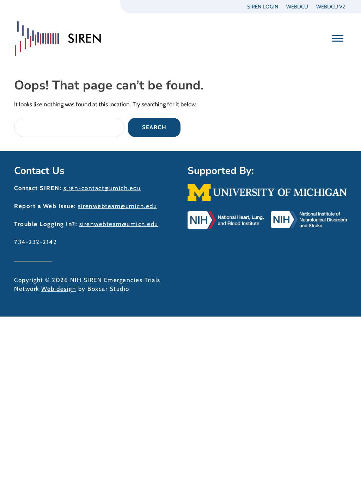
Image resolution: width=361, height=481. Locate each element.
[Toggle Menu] (337, 38)
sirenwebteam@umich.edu (117, 206)
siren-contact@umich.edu (102, 188)
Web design (58, 288)
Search (154, 127)
